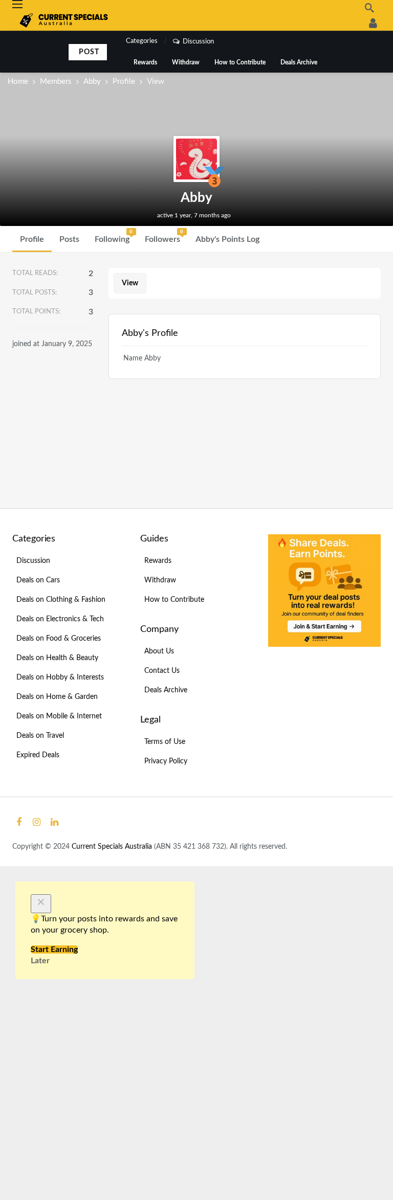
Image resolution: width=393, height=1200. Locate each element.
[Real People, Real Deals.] (373, 23)
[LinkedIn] (54, 822)
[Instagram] (36, 822)
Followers (164, 236)
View (130, 283)
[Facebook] (18, 822)
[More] (276, 239)
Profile (32, 239)
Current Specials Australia (113, 846)
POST (89, 52)
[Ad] (324, 590)
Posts (69, 239)
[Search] (369, 7)
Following (114, 236)
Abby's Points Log (227, 239)
